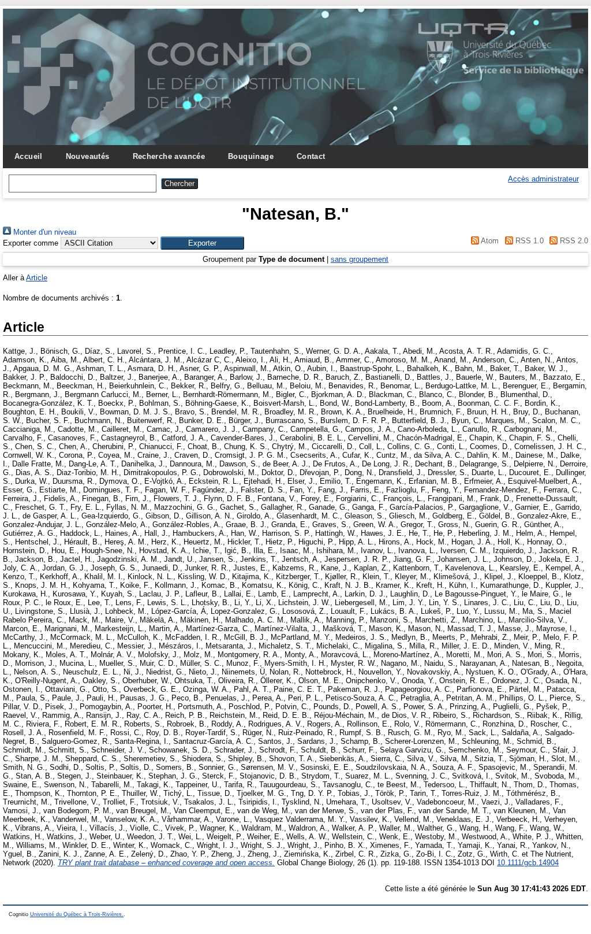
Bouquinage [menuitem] (251, 156)
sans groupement (359, 259)
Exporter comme (30, 243)
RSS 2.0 (573, 240)
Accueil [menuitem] (28, 156)
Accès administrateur (543, 179)
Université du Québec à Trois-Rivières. (77, 914)
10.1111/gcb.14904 (528, 862)
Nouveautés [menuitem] (88, 156)
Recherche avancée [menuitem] (169, 156)
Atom (489, 240)
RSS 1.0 (528, 240)
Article (36, 277)
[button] (202, 243)
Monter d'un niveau (43, 232)
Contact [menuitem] (311, 156)
